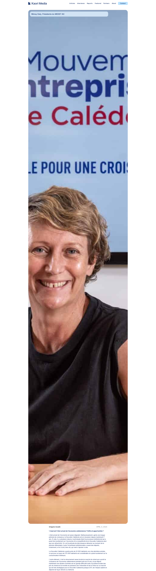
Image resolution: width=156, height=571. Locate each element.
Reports (90, 3)
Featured (98, 3)
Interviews (81, 3)
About (114, 3)
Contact (123, 3)
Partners (106, 3)
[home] (37, 3)
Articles (72, 3)
